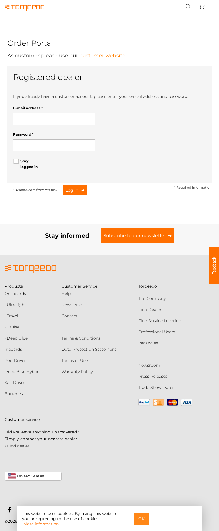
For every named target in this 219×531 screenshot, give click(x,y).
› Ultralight (15, 304)
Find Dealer (149, 309)
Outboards (15, 293)
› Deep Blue (16, 338)
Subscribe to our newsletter (134, 235)
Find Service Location (159, 320)
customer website (102, 55)
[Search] (188, 6)
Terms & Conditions (81, 338)
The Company (152, 298)
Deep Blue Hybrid (22, 371)
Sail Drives (15, 382)
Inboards (13, 349)
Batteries (14, 393)
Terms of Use (75, 360)
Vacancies (148, 343)
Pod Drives (15, 360)
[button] (214, 265)
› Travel (11, 315)
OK (141, 518)
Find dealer (17, 446)
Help (66, 293)
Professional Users (156, 331)
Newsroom (149, 365)
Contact (70, 315)
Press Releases (152, 376)
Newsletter (72, 304)
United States (30, 475)
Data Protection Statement (89, 349)
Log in (72, 190)
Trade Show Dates (156, 387)
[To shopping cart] (202, 6)
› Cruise (12, 327)
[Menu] (211, 7)
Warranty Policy (77, 371)
